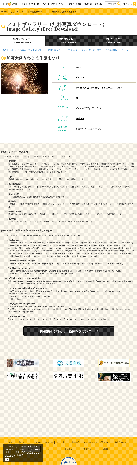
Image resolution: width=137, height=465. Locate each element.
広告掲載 (38, 442)
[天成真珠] (68, 362)
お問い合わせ (62, 442)
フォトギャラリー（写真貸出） (97, 442)
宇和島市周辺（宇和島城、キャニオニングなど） (99, 87)
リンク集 (49, 442)
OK (7, 459)
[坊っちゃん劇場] (23, 362)
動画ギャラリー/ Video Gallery (114, 41)
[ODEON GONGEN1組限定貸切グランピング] (114, 376)
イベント (80, 77)
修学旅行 (76, 442)
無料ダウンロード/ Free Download (23, 41)
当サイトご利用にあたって (18, 442)
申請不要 (80, 118)
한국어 (106, 449)
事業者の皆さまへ (123, 442)
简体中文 (87, 449)
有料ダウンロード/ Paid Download (68, 41)
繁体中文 (69, 449)
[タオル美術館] (68, 375)
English (50, 449)
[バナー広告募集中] (114, 362)
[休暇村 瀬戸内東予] (23, 375)
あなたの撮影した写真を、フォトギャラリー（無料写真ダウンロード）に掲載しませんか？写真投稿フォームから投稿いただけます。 (67, 50)
